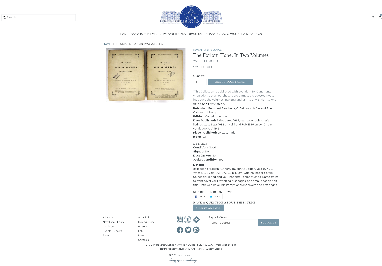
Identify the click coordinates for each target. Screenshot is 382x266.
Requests (144, 226)
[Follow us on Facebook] (180, 230)
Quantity (199, 76)
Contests (143, 240)
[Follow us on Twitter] (188, 230)
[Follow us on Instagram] (196, 230)
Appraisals (144, 217)
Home (124, 34)
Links (141, 235)
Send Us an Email (208, 208)
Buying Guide (146, 222)
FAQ (140, 231)
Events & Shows (112, 231)
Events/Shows (251, 34)
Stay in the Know (218, 217)
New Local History (173, 34)
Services (212, 34)
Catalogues (230, 34)
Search (107, 235)
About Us (195, 34)
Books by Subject (143, 34)
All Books (108, 217)
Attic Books (184, 255)
